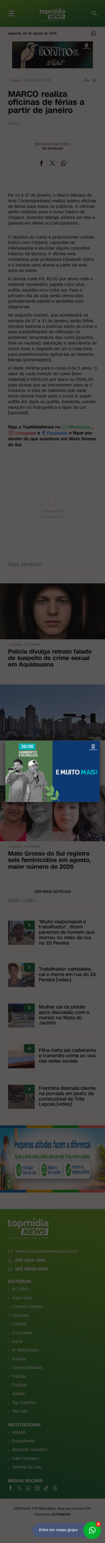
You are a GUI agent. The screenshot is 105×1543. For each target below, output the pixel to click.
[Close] (99, 741)
